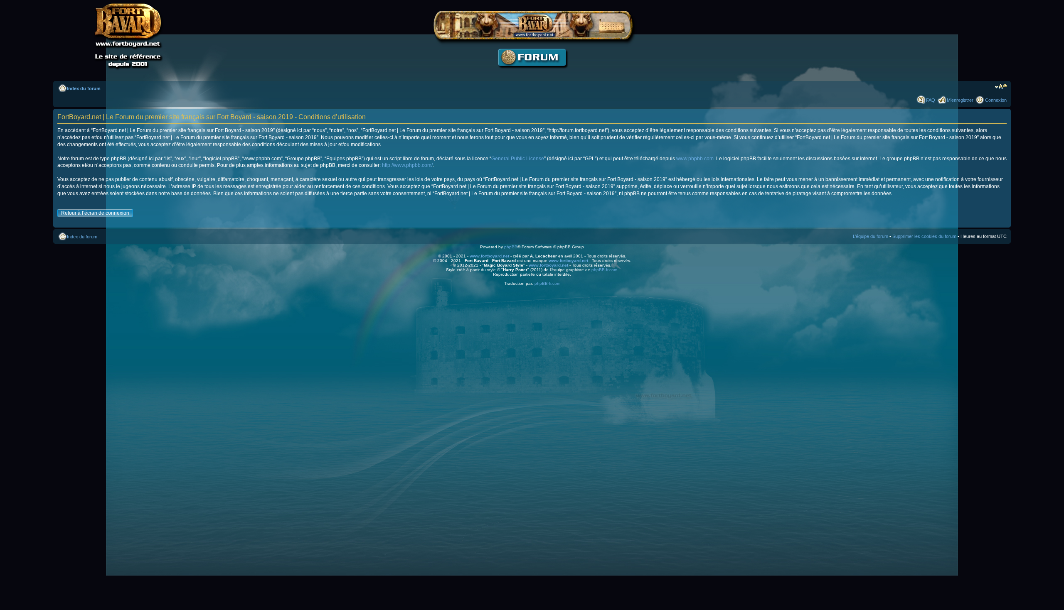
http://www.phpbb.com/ (407, 165)
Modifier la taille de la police (1001, 87)
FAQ (930, 100)
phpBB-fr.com (604, 269)
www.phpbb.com (695, 159)
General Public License (517, 159)
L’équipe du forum (870, 236)
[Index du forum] (532, 73)
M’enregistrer (960, 100)
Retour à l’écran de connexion (95, 213)
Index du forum (84, 88)
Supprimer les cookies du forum (924, 236)
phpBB (510, 247)
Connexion (996, 100)
